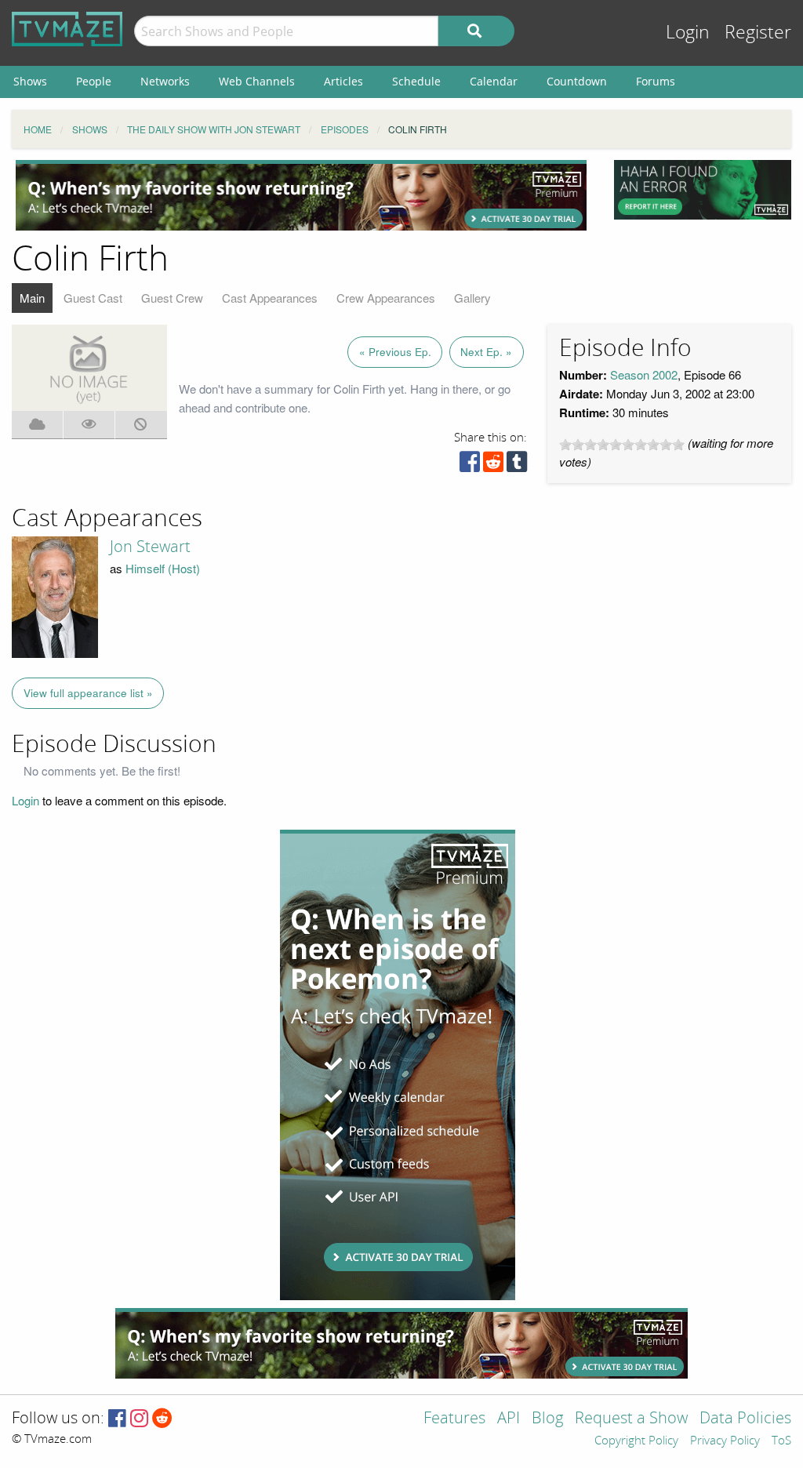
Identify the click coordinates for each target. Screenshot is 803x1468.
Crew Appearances (385, 297)
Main (32, 297)
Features (454, 1419)
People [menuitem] (93, 81)
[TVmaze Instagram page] (139, 1419)
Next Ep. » (486, 351)
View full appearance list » (88, 692)
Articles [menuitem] (343, 81)
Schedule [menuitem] (416, 81)
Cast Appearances (270, 297)
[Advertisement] (301, 195)
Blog (547, 1419)
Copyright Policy (636, 1441)
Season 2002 (644, 374)
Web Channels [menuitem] (257, 81)
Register (758, 32)
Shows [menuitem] (30, 81)
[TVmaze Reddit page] (162, 1419)
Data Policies (745, 1419)
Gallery (472, 297)
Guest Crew (172, 297)
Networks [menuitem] (165, 81)
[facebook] (470, 465)
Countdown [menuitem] (577, 81)
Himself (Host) (162, 568)
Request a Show (631, 1419)
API (508, 1419)
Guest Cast (93, 297)
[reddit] (493, 465)
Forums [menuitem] (655, 81)
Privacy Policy (725, 1441)
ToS (781, 1441)
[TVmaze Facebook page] (117, 1419)
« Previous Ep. (395, 351)
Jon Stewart (150, 546)
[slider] (622, 444)
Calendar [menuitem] (494, 81)
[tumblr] (517, 465)
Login (688, 32)
